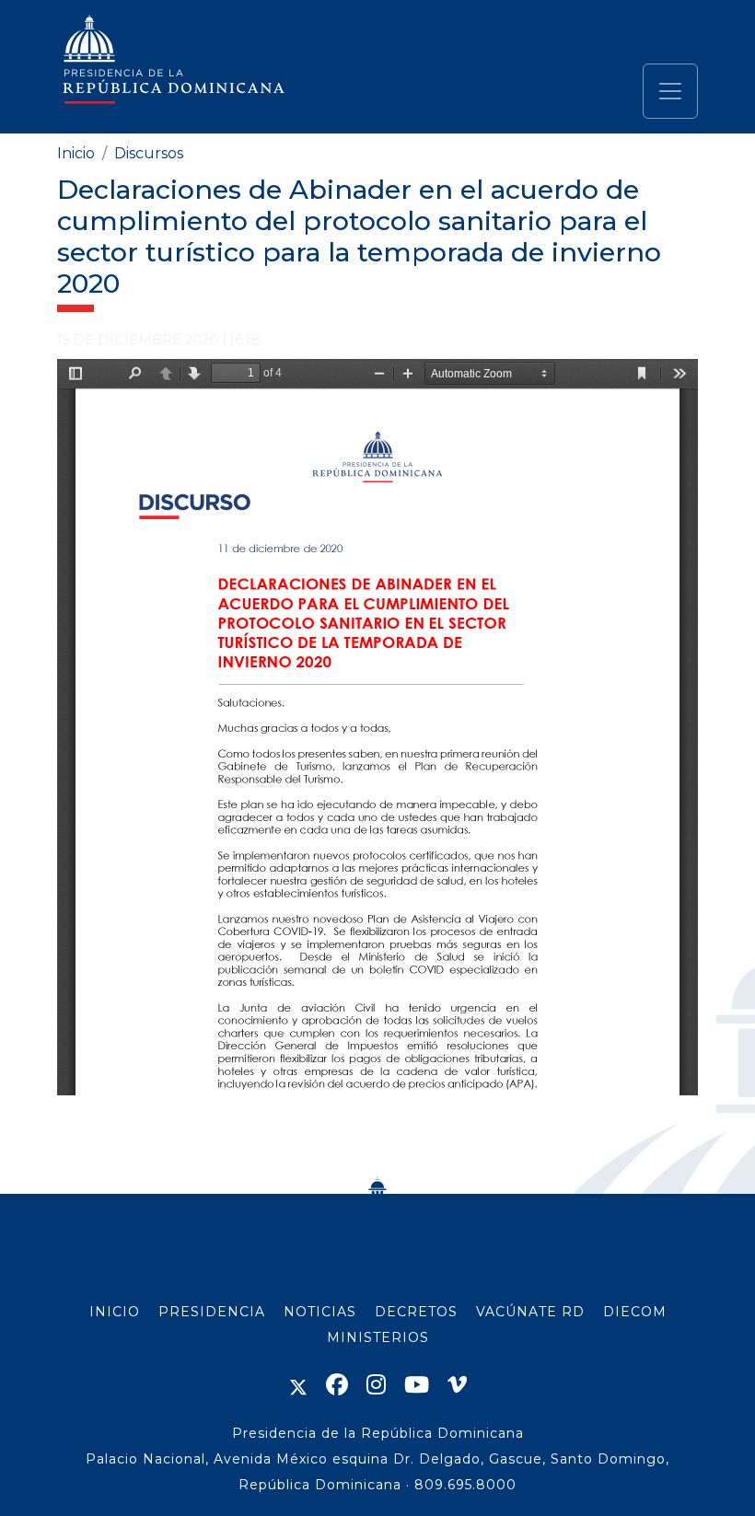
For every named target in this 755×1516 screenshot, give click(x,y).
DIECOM (635, 1311)
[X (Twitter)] (298, 1384)
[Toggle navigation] (670, 91)
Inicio (76, 153)
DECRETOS (416, 1311)
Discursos (148, 153)
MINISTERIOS (378, 1337)
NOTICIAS (320, 1311)
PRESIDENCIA (211, 1311)
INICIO (114, 1311)
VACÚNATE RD (530, 1311)
